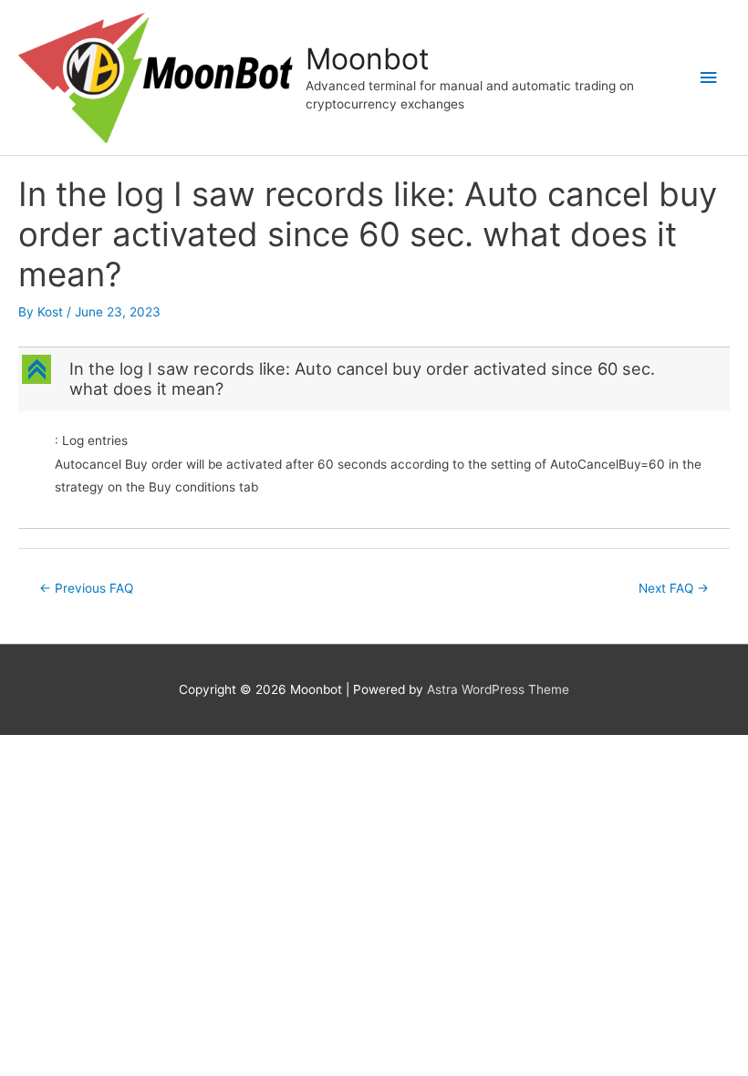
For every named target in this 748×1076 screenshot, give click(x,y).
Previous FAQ (86, 588)
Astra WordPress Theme (498, 689)
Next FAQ (674, 588)
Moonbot (368, 59)
